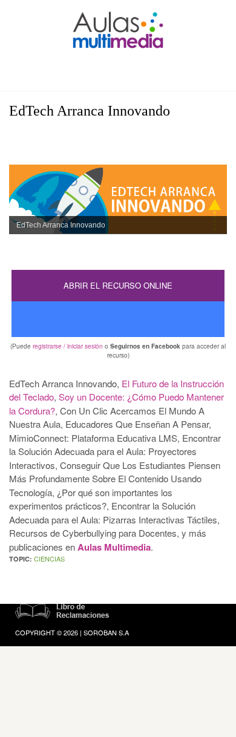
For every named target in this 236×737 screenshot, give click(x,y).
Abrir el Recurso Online (118, 285)
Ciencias (49, 558)
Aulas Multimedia (114, 547)
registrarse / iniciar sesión (68, 346)
